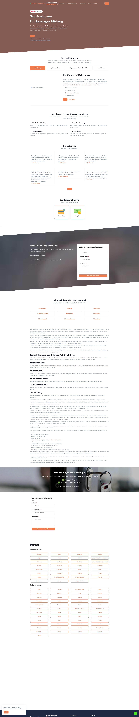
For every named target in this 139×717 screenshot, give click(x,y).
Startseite (62, 3)
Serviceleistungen (72, 3)
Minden (100, 620)
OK (6, 712)
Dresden (100, 554)
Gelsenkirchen (39, 569)
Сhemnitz (79, 573)
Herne (79, 604)
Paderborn (39, 581)
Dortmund (39, 601)
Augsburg (79, 565)
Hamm (39, 577)
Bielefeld (59, 593)
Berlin (59, 558)
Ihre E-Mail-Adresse (83, 256)
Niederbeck (96, 313)
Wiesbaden (99, 565)
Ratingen (100, 616)
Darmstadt (59, 573)
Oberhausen (59, 569)
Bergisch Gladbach (79, 581)
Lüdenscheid (39, 631)
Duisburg (39, 554)
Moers (59, 612)
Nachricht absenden (93, 275)
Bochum (80, 558)
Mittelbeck (97, 308)
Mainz (79, 569)
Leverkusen (59, 561)
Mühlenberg (69, 313)
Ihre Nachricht (82, 263)
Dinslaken (100, 631)
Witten (39, 616)
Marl (59, 620)
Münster (39, 565)
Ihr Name (81, 249)
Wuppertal (39, 597)
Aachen (100, 573)
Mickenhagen (42, 308)
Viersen (39, 624)
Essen (59, 554)
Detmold (59, 627)
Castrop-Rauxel (100, 627)
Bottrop (59, 581)
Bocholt (59, 631)
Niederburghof (42, 319)
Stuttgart (39, 558)
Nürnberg (59, 597)
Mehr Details (72, 99)
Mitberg (69, 308)
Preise (89, 3)
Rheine (59, 624)
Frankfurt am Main (79, 589)
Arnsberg (80, 627)
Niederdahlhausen (69, 319)
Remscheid (39, 612)
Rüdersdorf (79, 561)
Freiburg (39, 573)
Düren (79, 616)
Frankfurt (39, 561)
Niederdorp (96, 319)
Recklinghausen (100, 608)
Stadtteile (83, 3)
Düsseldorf (59, 589)
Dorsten (39, 627)
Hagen (99, 569)
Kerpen (39, 635)
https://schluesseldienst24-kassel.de (100, 561)
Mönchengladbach (79, 577)
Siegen (79, 612)
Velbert (79, 620)
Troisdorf (100, 624)
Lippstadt (80, 631)
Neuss (100, 604)
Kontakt (95, 3)
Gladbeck (79, 624)
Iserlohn (59, 616)
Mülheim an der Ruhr (59, 577)
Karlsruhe (59, 565)
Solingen (100, 577)
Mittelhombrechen (42, 313)
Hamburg (100, 589)
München (39, 593)
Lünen (39, 620)
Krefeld (59, 601)
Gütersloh (100, 612)
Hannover (79, 554)
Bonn (79, 593)
